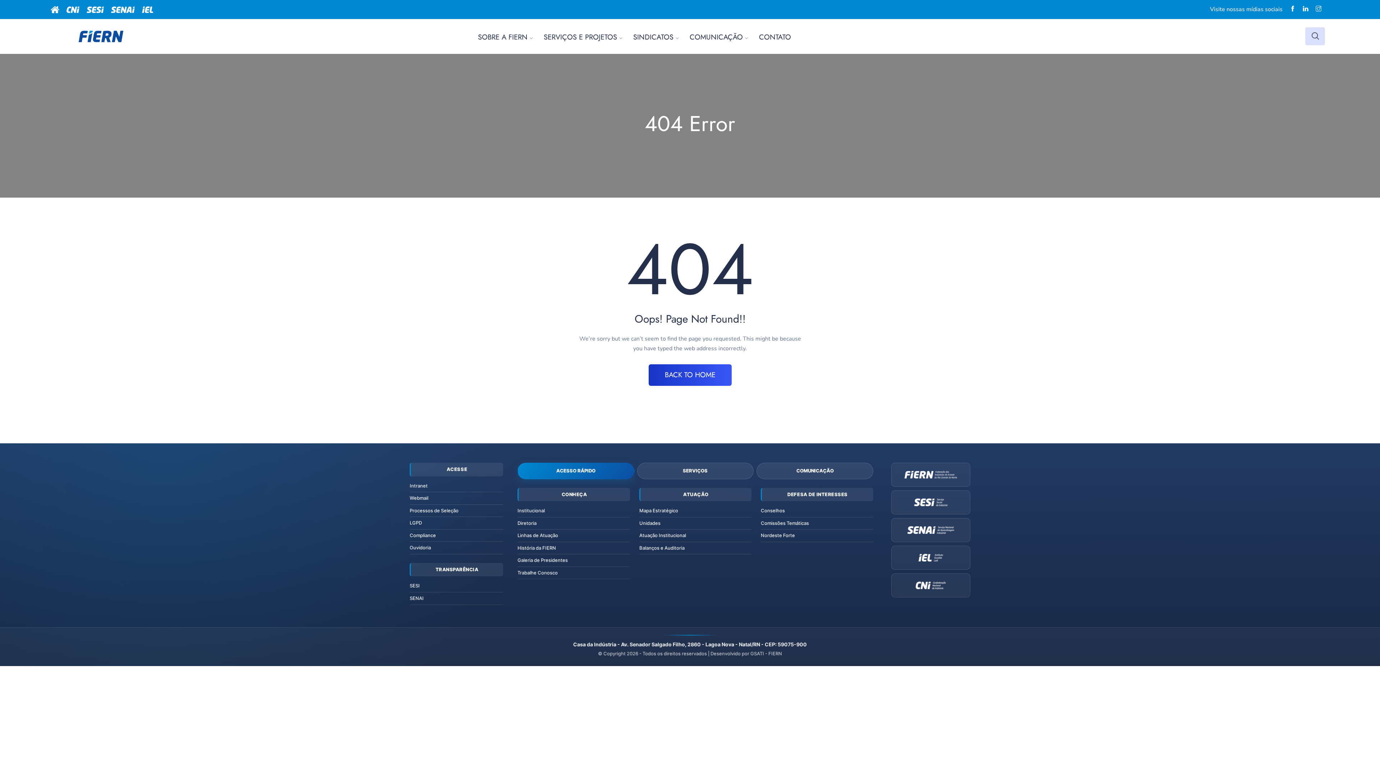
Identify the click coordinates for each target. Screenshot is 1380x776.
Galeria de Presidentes (543, 560)
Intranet (419, 486)
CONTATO (775, 37)
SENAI (417, 598)
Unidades (650, 523)
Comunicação (815, 471)
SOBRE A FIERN (503, 37)
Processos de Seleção (434, 510)
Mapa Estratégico (658, 510)
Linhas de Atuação (538, 535)
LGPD (416, 523)
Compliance (423, 535)
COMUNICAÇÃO (716, 37)
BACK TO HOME (690, 375)
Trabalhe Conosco (538, 573)
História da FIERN (537, 548)
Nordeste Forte (778, 535)
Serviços (695, 471)
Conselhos (773, 510)
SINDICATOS (653, 37)
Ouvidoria (420, 547)
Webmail (419, 498)
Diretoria (527, 523)
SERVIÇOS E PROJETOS (580, 37)
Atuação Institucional (662, 535)
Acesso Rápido (575, 471)
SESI (415, 585)
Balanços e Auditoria (662, 548)
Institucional (531, 510)
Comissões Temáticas (785, 523)
